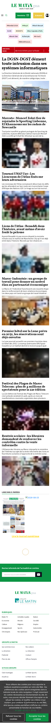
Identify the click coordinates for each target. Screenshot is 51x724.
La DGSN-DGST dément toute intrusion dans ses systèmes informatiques (24, 64)
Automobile (37, 628)
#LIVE (9, 31)
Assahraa (5, 677)
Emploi (35, 624)
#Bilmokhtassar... (25, 42)
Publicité (5, 655)
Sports (20, 628)
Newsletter (21, 15)
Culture (4, 624)
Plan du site (6, 659)
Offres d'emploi (31, 659)
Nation (35, 617)
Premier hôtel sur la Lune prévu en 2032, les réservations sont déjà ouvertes (24, 334)
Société (36, 620)
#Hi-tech (37, 36)
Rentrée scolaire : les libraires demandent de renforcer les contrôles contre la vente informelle (23, 441)
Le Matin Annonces (8, 681)
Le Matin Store (31, 677)
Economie (5, 620)
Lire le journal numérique (25, 536)
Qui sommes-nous (8, 647)
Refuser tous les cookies (13, 717)
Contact (28, 655)
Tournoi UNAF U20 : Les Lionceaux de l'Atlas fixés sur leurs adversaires (22, 177)
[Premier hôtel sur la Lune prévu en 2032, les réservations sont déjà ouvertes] (25, 363)
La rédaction (30, 651)
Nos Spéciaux (22, 632)
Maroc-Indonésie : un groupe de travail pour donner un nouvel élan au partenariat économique (25, 281)
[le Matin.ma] (25, 5)
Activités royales (23, 617)
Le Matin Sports (31, 672)
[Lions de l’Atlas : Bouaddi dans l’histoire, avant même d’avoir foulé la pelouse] (25, 258)
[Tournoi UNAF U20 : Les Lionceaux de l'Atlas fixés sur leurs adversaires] (25, 206)
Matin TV (5, 617)
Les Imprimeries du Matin (34, 681)
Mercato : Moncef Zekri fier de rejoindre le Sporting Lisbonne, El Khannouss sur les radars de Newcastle (24, 123)
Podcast (36, 632)
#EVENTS (19, 31)
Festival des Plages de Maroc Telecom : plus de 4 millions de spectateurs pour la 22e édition (23, 386)
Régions (20, 624)
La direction (6, 651)
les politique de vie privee (25, 710)
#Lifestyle (26, 36)
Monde (20, 620)
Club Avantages (7, 672)
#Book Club (13, 36)
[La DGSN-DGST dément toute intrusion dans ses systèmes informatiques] (25, 96)
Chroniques (6, 632)
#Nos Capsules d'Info (35, 31)
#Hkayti (25, 25)
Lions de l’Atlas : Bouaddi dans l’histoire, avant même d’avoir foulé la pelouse (23, 229)
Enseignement (7, 628)
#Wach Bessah (37, 25)
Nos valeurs (30, 647)
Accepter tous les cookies (37, 717)
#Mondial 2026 (12, 25)
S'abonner (38, 15)
